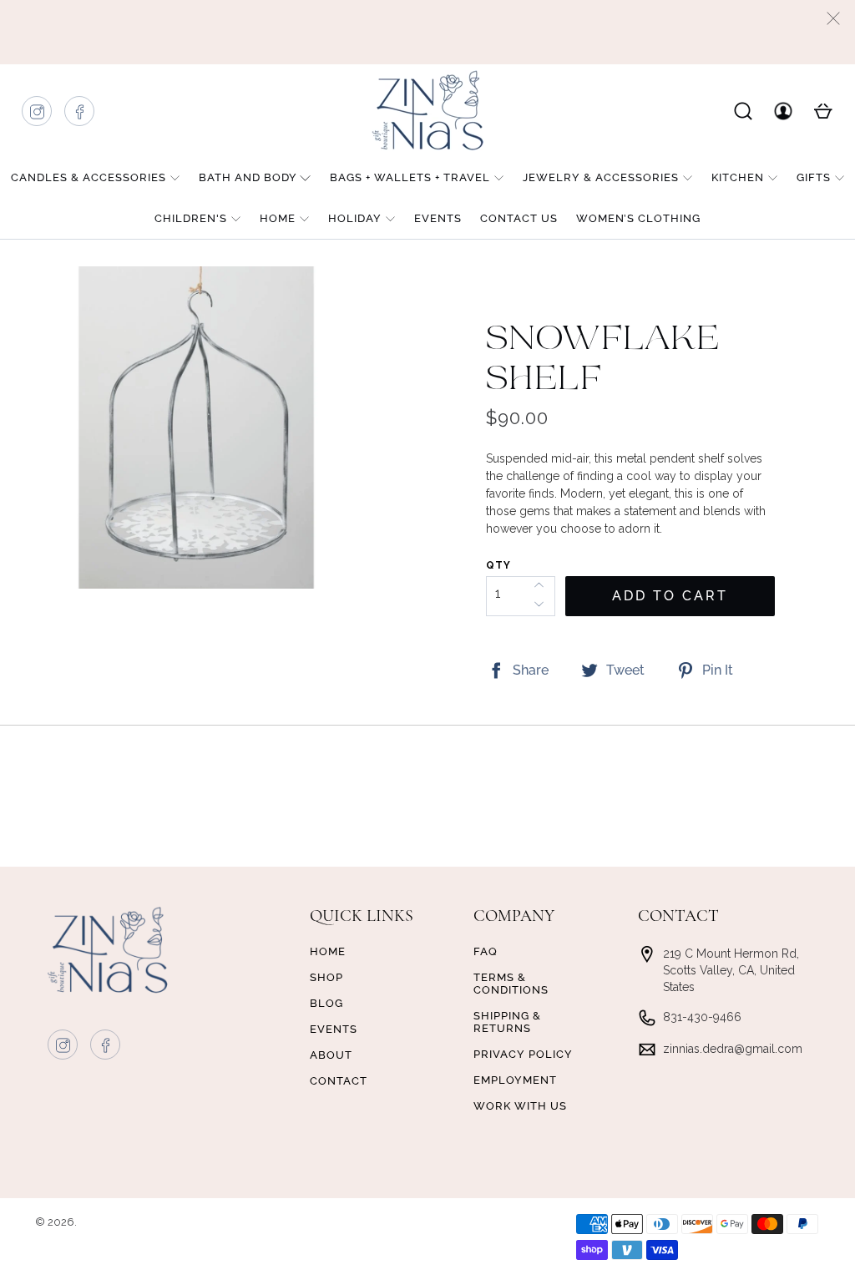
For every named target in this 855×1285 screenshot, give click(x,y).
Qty (498, 565)
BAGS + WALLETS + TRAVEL (410, 177)
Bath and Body (248, 177)
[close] (833, 18)
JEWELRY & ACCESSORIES (601, 177)
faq (485, 951)
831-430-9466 (702, 1017)
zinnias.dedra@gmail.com (732, 1048)
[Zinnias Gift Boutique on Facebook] (80, 115)
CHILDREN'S (190, 218)
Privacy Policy (523, 1054)
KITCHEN (737, 177)
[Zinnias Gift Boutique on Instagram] (38, 115)
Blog (326, 1003)
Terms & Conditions (511, 983)
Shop (326, 977)
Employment (515, 1080)
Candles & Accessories (88, 177)
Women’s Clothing (638, 218)
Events (438, 218)
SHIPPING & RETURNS (507, 1022)
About (331, 1055)
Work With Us (520, 1106)
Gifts (814, 177)
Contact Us (519, 218)
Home (278, 218)
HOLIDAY (355, 218)
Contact (338, 1081)
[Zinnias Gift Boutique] (427, 110)
